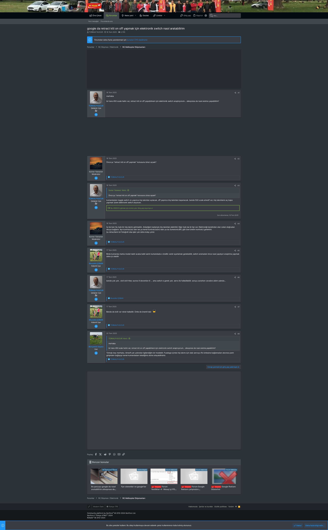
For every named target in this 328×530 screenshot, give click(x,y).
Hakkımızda (192, 507)
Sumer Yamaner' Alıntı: (117, 190)
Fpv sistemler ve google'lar (133, 486)
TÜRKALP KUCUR (96, 32)
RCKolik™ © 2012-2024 (96, 518)
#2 (239, 159)
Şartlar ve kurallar (206, 507)
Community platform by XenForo (111, 513)
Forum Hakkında (171, 470)
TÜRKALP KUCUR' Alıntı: (118, 338)
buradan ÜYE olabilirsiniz (137, 40)
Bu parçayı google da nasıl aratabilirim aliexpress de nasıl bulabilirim (103, 489)
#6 (239, 277)
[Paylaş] (235, 93)
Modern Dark (98, 507)
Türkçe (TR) (113, 507)
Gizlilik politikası (220, 507)
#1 (239, 93)
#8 (239, 334)
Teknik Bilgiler (142, 470)
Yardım (231, 507)
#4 (239, 224)
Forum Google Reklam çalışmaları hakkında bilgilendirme (192, 489)
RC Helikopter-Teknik (109, 470)
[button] (135, 15)
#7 (239, 307)
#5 (239, 250)
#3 (239, 185)
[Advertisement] (164, 69)
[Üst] (235, 506)
